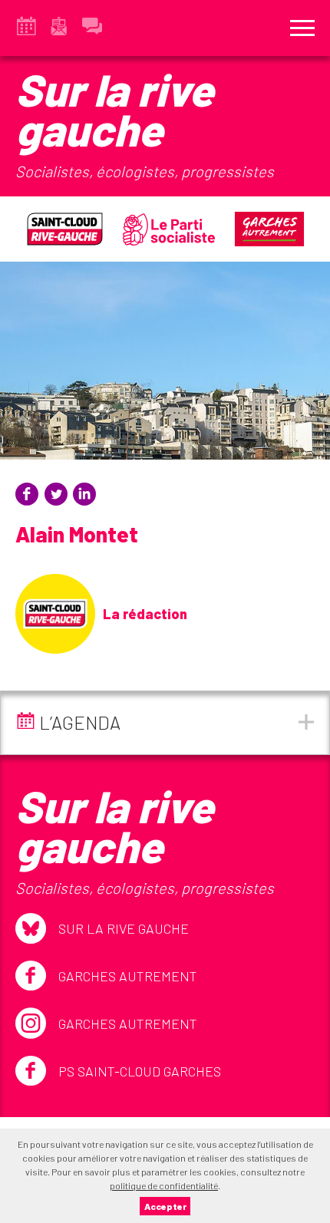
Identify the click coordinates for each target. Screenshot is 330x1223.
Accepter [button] (165, 1206)
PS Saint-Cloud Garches (139, 1071)
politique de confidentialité (164, 1185)
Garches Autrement (127, 976)
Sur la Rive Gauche (123, 928)
